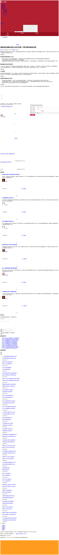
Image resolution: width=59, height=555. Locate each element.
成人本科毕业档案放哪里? (6, 369)
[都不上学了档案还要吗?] (6, 473)
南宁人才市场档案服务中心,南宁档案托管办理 (9, 343)
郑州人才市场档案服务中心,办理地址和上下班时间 (10, 340)
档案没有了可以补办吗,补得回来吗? (8, 458)
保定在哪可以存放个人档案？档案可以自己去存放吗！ (11, 174)
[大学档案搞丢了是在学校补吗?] (7, 428)
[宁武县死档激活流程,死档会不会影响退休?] (9, 518)
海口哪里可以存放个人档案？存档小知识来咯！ (10, 244)
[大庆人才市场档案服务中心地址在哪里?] (9, 406)
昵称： (1, 329)
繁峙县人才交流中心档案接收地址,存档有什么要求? (10, 380)
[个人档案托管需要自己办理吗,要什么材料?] (9, 356)
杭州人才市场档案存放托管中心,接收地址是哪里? (10, 339)
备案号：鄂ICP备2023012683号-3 (21, 533)
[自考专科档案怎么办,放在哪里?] (7, 389)
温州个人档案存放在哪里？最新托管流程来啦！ (10, 268)
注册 (3, 23)
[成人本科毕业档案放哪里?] (6, 367)
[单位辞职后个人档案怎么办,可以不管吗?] (9, 484)
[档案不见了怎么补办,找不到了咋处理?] (8, 445)
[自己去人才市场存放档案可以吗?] (8, 395)
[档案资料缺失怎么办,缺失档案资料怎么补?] (9, 434)
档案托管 (3, 6)
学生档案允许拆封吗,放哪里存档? (7, 503)
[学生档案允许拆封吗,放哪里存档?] (8, 501)
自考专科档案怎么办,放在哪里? (7, 391)
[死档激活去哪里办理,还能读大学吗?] (8, 495)
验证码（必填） (37, 111)
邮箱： (1, 330)
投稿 (1, 24)
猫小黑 (1, 49)
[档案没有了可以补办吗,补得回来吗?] (8, 456)
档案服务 (3, 8)
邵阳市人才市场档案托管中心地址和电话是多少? (10, 345)
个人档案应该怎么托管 (4, 106)
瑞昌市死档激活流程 (5, 469)
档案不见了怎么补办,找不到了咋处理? (8, 447)
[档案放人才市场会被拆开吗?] (7, 490)
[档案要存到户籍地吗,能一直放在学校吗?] (9, 384)
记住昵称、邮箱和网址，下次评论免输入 (8, 332)
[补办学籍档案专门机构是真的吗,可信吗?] (9, 451)
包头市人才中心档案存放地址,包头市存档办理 (9, 344)
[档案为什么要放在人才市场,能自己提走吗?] (9, 512)
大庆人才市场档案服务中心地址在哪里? (8, 408)
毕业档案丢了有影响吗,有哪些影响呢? (8, 441)
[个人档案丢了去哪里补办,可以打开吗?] (8, 412)
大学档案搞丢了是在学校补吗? (7, 430)
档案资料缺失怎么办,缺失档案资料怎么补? (9, 436)
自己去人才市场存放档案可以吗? (7, 397)
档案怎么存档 (10, 106)
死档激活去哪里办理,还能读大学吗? (8, 497)
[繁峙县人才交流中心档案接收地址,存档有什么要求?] (11, 378)
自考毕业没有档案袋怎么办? (6, 419)
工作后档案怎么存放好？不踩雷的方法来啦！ (9, 291)
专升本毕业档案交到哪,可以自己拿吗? (8, 402)
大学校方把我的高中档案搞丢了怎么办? (8, 464)
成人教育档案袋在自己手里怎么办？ (8, 197)
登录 (1, 23)
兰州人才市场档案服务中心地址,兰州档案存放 (9, 341)
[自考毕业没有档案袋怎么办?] (7, 417)
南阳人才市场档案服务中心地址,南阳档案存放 (9, 342)
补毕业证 (5, 14)
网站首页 (3, 4)
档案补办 (3, 5)
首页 (7, 33)
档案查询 (22, 33)
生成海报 (15, 138)
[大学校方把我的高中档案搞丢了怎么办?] (9, 462)
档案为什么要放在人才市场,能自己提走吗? (9, 514)
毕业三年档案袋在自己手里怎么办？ (8, 221)
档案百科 (3, 7)
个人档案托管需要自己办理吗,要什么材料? (9, 358)
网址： (1, 331)
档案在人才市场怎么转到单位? (7, 508)
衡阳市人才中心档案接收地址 (7, 363)
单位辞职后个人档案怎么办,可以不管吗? (8, 486)
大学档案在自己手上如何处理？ (7, 425)
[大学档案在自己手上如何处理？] (7, 423)
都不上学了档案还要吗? (6, 475)
